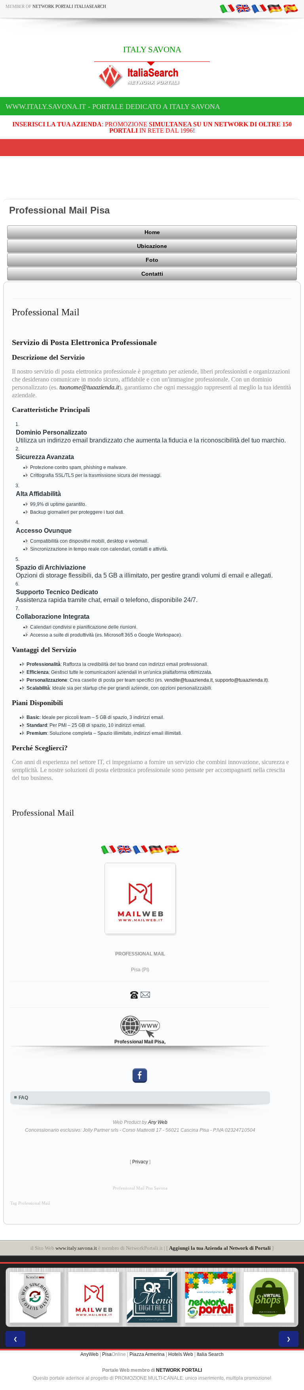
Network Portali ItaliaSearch (69, 6)
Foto (152, 260)
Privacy (140, 1162)
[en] (243, 8)
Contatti (152, 274)
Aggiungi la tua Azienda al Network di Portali (220, 1248)
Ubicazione (152, 246)
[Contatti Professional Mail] (140, 994)
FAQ (23, 1097)
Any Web (157, 1122)
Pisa (107, 1354)
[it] (227, 8)
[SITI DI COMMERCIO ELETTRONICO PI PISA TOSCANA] (268, 1297)
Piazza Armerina (147, 1354)
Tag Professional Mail (30, 1203)
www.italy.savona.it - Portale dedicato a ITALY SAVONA (113, 107)
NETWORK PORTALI (179, 1370)
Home (152, 232)
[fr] (259, 8)
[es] (290, 8)
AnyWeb (89, 1354)
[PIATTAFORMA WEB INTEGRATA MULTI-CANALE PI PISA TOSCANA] (35, 1297)
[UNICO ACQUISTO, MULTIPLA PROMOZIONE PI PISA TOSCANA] (210, 1297)
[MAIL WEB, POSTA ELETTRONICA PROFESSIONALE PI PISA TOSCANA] (93, 1297)
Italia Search (210, 1354)
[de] (275, 8)
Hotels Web (180, 1354)
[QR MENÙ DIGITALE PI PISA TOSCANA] (152, 1297)
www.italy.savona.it (76, 1248)
